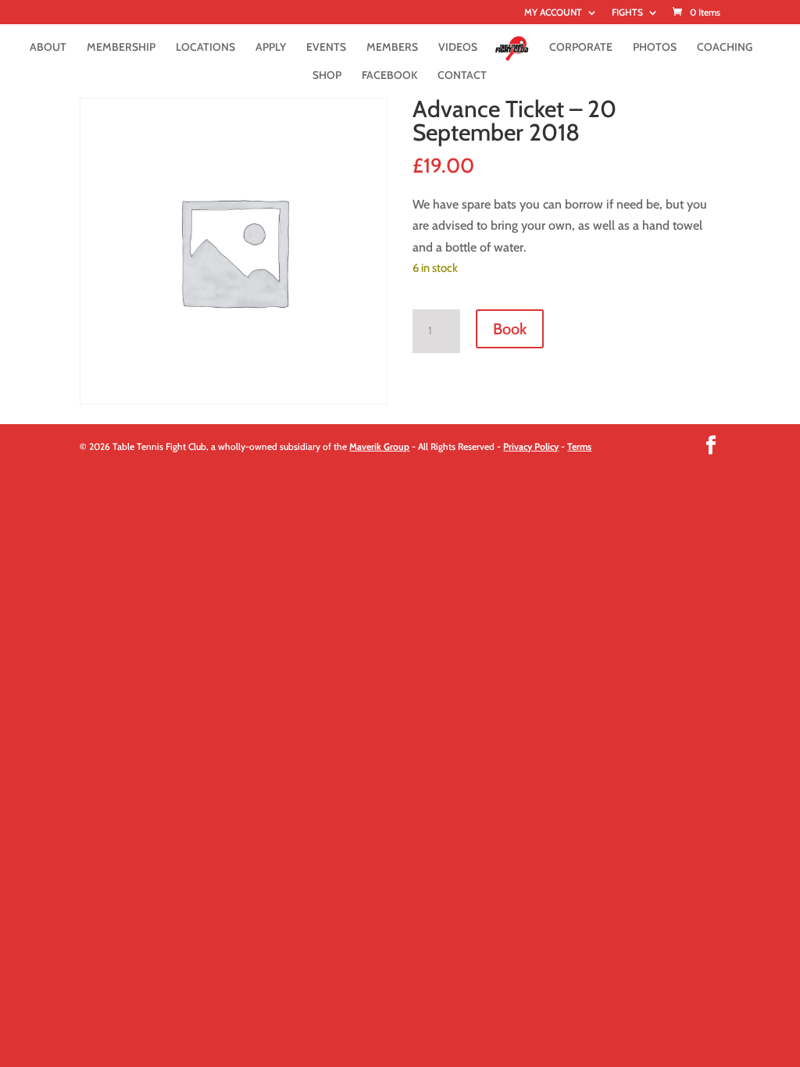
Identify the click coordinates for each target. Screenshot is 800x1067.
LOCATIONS (205, 47)
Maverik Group (379, 446)
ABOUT (48, 47)
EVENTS (326, 47)
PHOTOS (655, 47)
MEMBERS (392, 47)
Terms (579, 446)
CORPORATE (580, 47)
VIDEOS (457, 47)
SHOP (326, 76)
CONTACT (462, 76)
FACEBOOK (389, 76)
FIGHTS (627, 13)
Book (510, 328)
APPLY (270, 47)
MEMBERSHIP (121, 47)
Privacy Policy (531, 446)
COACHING (724, 47)
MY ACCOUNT (553, 13)
